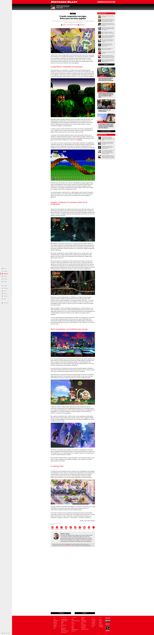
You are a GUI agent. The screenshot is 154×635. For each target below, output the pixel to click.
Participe (100, 620)
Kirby (73, 622)
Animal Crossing (75, 629)
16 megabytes (79, 139)
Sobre (100, 619)
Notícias (55, 622)
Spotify (75, 529)
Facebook (52, 529)
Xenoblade (83, 627)
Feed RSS (93, 625)
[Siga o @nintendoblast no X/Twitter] (6, 633)
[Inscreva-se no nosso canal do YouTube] (8, 633)
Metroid (82, 619)
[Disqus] (73, 564)
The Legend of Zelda (75, 620)
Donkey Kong (83, 620)
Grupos (89, 529)
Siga (54, 628)
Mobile (62, 622)
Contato (100, 622)
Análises (55, 625)
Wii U (62, 623)
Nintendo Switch (64, 620)
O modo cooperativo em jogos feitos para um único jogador (72, 17)
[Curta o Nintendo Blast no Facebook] (2, 633)
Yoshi (72, 626)
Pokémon (83, 617)
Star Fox (73, 623)
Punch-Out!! (83, 626)
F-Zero (73, 625)
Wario (82, 623)
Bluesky (84, 529)
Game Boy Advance (64, 631)
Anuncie (100, 623)
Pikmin (73, 628)
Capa (54, 619)
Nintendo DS (63, 628)
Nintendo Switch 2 (64, 619)
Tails (52, 184)
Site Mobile (56, 620)
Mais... (93, 626)
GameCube (63, 629)
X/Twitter (61, 529)
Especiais (55, 623)
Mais (93, 529)
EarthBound (83, 624)
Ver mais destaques (106, 131)
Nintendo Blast (68, 544)
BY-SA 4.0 (88, 545)
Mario (73, 619)
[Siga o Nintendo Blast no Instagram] (4, 633)
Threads (79, 529)
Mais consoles (63, 632)
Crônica (73, 13)
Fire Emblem (83, 622)
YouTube (66, 529)
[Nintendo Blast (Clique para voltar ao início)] (64, 2)
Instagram (57, 529)
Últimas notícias (102, 13)
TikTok (71, 529)
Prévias (55, 626)
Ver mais (106, 64)
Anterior (61, 613)
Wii (61, 626)
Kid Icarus (73, 631)
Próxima (84, 613)
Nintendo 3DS (63, 625)
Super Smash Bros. (85, 629)
